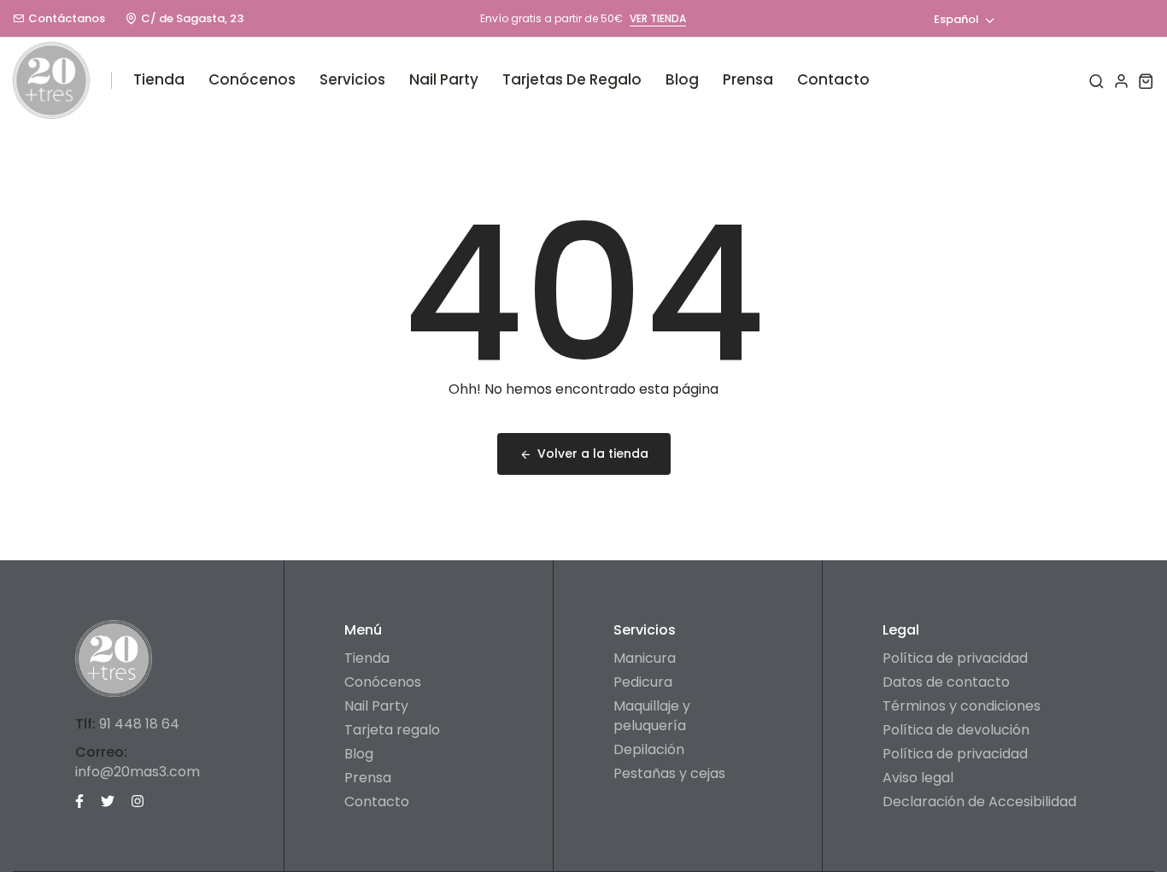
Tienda (159, 79)
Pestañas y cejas (669, 773)
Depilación (648, 749)
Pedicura (642, 682)
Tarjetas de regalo (572, 79)
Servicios (352, 79)
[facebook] (79, 800)
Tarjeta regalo (392, 730)
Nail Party (443, 79)
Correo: (101, 752)
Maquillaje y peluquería (651, 715)
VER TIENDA (658, 18)
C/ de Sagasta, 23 (192, 18)
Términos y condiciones (962, 706)
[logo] (51, 80)
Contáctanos (66, 18)
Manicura (644, 658)
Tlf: (85, 724)
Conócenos (252, 79)
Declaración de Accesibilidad (979, 801)
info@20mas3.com (137, 771)
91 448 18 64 (139, 724)
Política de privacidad (955, 658)
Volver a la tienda (592, 453)
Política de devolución (956, 730)
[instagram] (138, 800)
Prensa (748, 79)
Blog (682, 79)
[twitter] (107, 800)
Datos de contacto (946, 682)
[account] (1121, 81)
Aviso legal (918, 777)
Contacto (833, 79)
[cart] (1146, 81)
